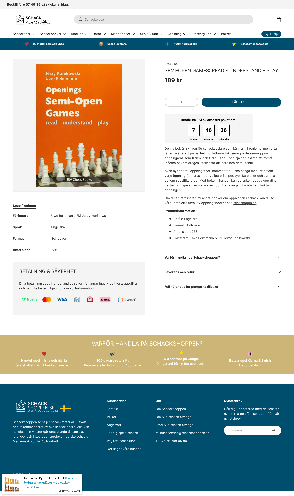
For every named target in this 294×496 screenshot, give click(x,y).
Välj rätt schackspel (121, 441)
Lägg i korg (241, 102)
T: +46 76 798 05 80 (171, 441)
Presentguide (201, 34)
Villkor (111, 417)
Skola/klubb (149, 34)
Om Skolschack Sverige (173, 417)
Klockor (77, 34)
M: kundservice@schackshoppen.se (182, 433)
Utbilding (175, 34)
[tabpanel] (79, 232)
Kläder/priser (120, 34)
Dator (97, 34)
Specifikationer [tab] (24, 206)
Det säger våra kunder (124, 449)
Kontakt (112, 409)
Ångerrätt (114, 425)
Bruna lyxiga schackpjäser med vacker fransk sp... (48, 482)
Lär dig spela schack (122, 433)
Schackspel (21, 34)
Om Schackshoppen (171, 409)
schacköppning (244, 203)
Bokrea (226, 34)
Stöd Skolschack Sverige (174, 425)
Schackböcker (50, 34)
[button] (278, 19)
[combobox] (163, 19)
